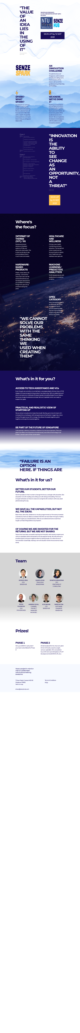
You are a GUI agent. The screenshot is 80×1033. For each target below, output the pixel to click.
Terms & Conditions (50, 680)
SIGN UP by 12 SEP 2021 (54, 200)
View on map (19, 684)
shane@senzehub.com (22, 689)
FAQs (46, 682)
